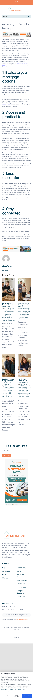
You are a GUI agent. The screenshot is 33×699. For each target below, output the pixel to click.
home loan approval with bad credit (24, 392)
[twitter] (18, 633)
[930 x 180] (16, 32)
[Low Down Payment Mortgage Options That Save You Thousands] (8, 365)
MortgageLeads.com (22, 619)
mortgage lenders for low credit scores (24, 395)
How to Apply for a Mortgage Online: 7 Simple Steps (7, 304)
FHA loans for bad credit (24, 387)
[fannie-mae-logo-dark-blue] (14, 530)
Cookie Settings (16, 696)
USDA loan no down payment (7, 394)
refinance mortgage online (8, 320)
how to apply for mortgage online (8, 312)
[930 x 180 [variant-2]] (16, 247)
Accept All (26, 696)
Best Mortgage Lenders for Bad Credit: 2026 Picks (23, 380)
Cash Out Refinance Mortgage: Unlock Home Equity (23, 304)
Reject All (6, 696)
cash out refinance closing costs (24, 309)
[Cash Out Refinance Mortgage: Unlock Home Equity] (24, 289)
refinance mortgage (25, 319)
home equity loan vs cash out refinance (23, 315)
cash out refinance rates (24, 312)
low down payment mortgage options (7, 392)
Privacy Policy (4, 689)
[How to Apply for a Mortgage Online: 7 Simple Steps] (8, 289)
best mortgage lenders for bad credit (24, 386)
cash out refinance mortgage (23, 310)
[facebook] (15, 633)
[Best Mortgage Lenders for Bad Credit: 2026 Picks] (24, 365)
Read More (5, 270)
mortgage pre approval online (8, 316)
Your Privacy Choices (6, 692)
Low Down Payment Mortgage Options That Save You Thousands (8, 381)
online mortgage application (7, 318)
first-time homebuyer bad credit (24, 390)
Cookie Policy (21, 689)
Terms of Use (13, 689)
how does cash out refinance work (24, 317)
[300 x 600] (16, 460)
